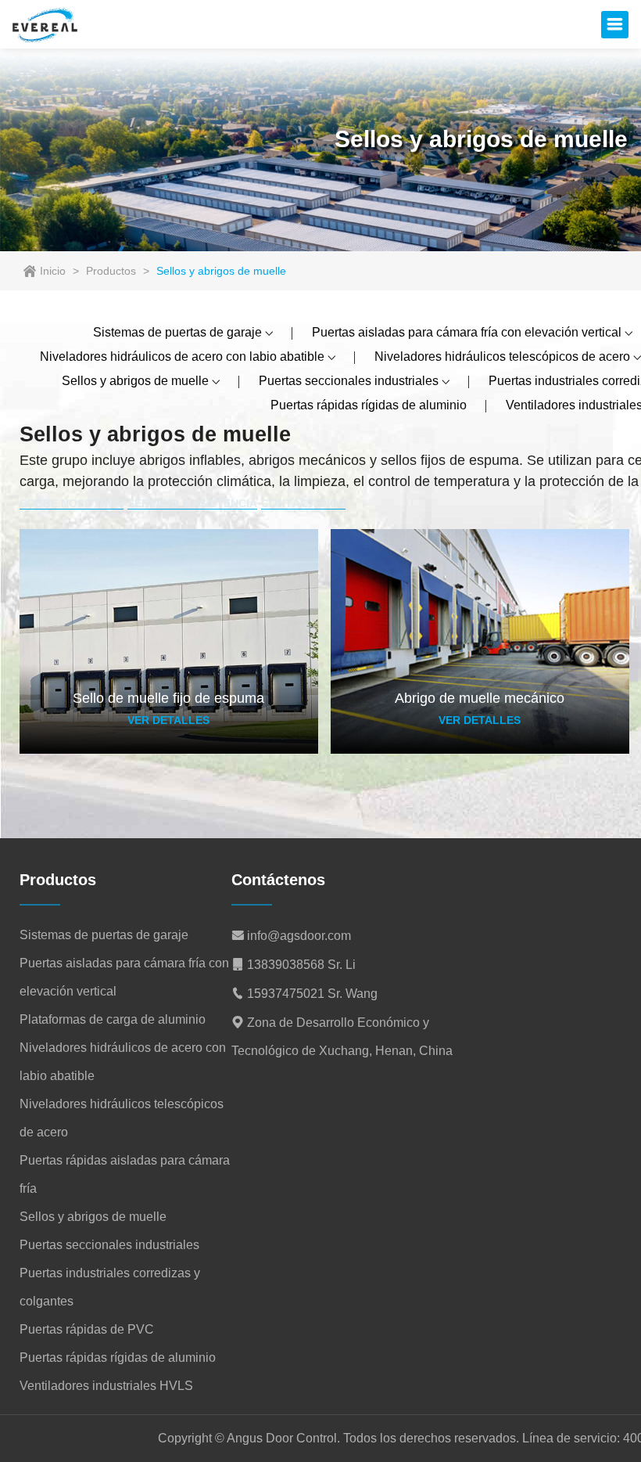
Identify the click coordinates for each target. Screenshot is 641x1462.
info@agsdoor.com (299, 935)
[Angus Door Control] (45, 24)
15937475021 (285, 993)
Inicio (53, 271)
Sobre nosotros (72, 503)
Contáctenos (303, 503)
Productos (111, 271)
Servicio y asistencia (192, 503)
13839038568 (285, 964)
